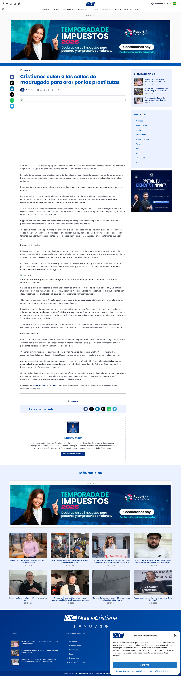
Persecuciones (69, 9)
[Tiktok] (19, 4)
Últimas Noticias (144, 74)
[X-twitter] (11, 4)
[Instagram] (15, 4)
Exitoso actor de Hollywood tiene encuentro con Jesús (28, 599)
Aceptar (144, 665)
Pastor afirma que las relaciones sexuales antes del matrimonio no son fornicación (153, 561)
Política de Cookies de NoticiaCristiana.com (134, 671)
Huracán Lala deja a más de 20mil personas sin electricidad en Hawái (111, 599)
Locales (95, 9)
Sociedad (26, 70)
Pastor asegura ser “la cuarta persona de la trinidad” (153, 599)
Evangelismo (83, 9)
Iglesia (56, 9)
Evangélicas (107, 9)
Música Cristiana (142, 139)
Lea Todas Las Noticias (73, 454)
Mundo (118, 9)
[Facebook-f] (3, 4)
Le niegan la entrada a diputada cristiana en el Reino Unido (155, 81)
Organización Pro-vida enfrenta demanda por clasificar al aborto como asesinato (156, 101)
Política (127, 9)
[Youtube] (7, 4)
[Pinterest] (101, 626)
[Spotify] (106, 626)
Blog (137, 9)
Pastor (138, 144)
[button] (175, 635)
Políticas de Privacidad (163, 671)
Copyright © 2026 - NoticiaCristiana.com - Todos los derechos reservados (90, 673)
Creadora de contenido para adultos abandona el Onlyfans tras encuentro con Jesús (70, 600)
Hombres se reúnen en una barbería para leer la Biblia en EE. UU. (156, 91)
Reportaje (46, 9)
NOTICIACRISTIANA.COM (44, 385)
